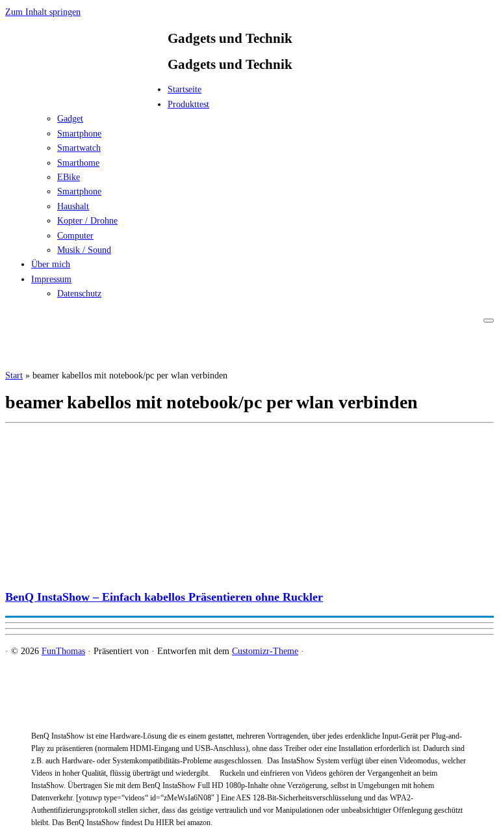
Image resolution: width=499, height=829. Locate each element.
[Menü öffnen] (488, 320)
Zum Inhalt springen (43, 12)
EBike (68, 177)
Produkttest (188, 104)
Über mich (50, 264)
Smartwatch (79, 148)
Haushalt (73, 206)
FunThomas (63, 651)
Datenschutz (79, 293)
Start (14, 375)
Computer (75, 236)
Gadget (70, 119)
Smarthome (78, 163)
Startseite (184, 89)
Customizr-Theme (265, 651)
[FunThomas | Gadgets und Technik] (86, 93)
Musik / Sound (84, 250)
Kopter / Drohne (87, 221)
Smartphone (79, 133)
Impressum (51, 279)
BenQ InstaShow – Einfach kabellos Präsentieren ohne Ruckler (164, 596)
